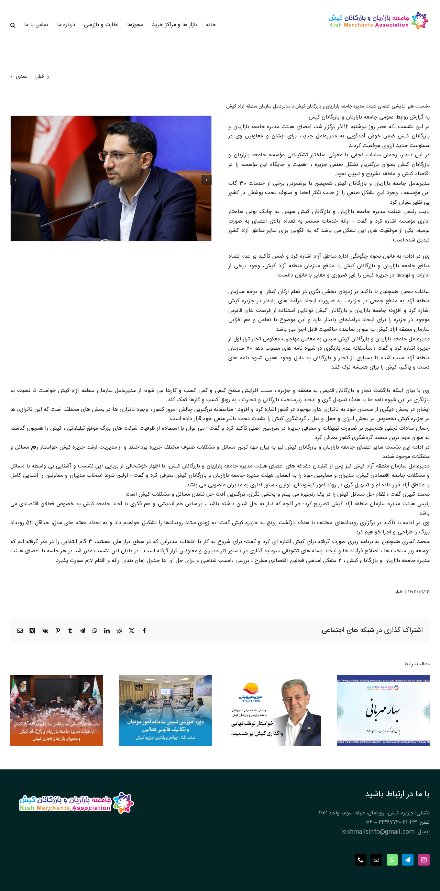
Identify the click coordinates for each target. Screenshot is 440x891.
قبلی (39, 76)
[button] (12, 25)
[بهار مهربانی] (383, 680)
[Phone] (360, 860)
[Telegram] (408, 860)
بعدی (22, 76)
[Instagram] (424, 860)
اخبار (399, 592)
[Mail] (376, 860)
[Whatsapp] (392, 860)
